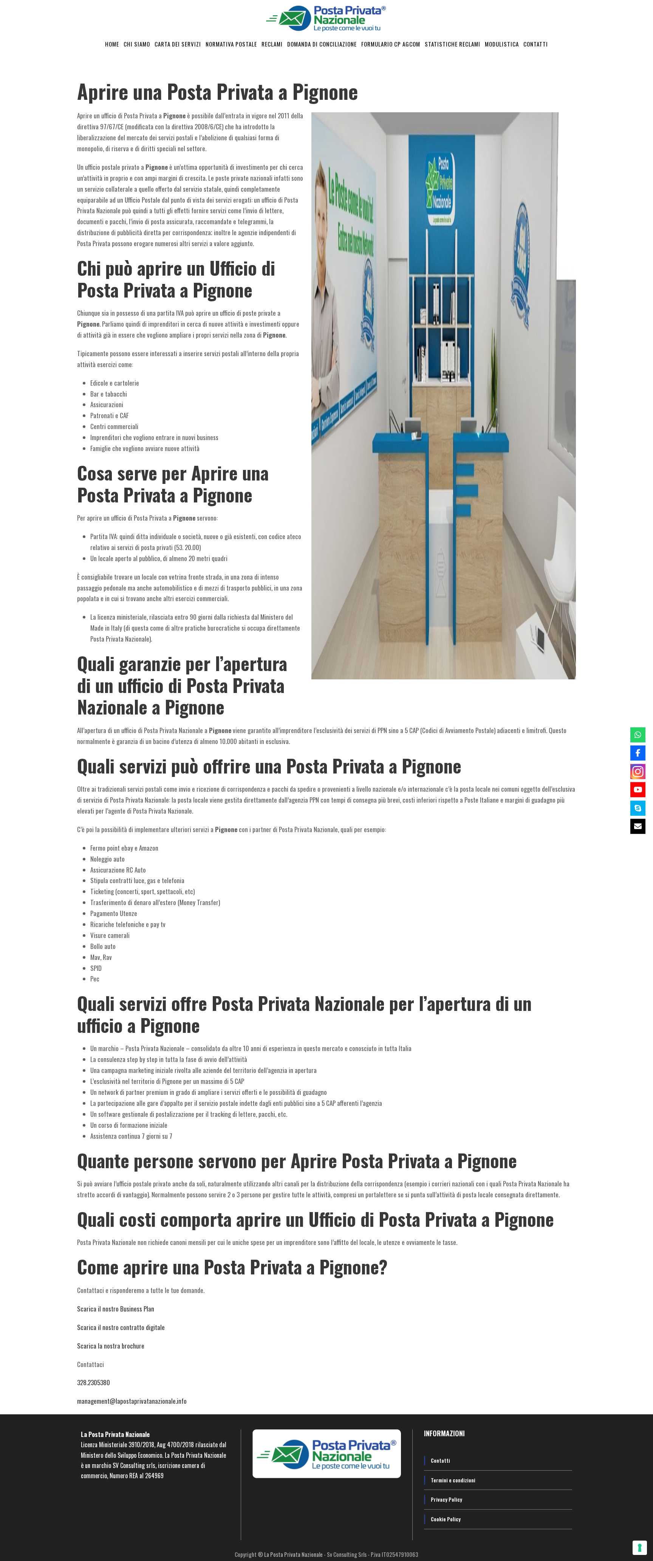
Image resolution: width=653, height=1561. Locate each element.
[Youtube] (637, 789)
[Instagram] (637, 771)
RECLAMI (272, 44)
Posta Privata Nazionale (119, 1434)
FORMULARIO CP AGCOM (390, 44)
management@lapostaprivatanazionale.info (132, 1401)
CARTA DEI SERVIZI (178, 44)
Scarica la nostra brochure (110, 1345)
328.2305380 (93, 1382)
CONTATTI (535, 44)
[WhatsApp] (637, 734)
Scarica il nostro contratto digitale (121, 1327)
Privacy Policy (446, 1499)
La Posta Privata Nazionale (294, 1554)
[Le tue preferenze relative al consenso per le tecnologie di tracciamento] (640, 1548)
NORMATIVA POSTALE (231, 44)
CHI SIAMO (137, 44)
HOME (112, 44)
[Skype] (637, 807)
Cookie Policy (446, 1519)
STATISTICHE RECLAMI (452, 44)
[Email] (637, 826)
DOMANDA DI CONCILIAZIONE (322, 44)
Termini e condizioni (453, 1480)
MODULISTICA (502, 44)
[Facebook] (637, 753)
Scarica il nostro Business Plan (115, 1308)
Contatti (440, 1460)
